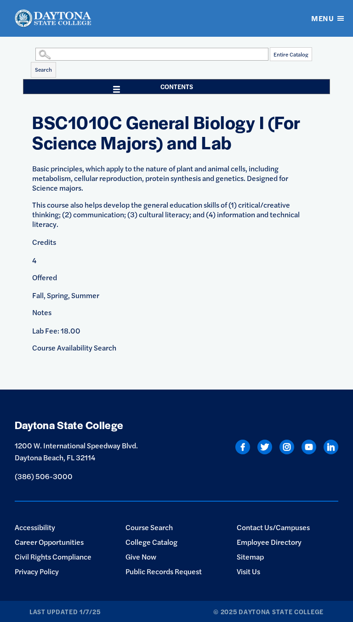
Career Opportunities (49, 542)
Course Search (149, 527)
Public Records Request (163, 571)
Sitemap (250, 556)
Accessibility (35, 527)
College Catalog (151, 542)
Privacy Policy (37, 571)
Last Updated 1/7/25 (64, 611)
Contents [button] (176, 86)
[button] (33, 54)
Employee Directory (269, 542)
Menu (322, 18)
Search (43, 69)
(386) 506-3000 (44, 476)
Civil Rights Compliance (53, 556)
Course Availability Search (74, 347)
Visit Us (248, 571)
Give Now (140, 556)
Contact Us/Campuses (273, 527)
